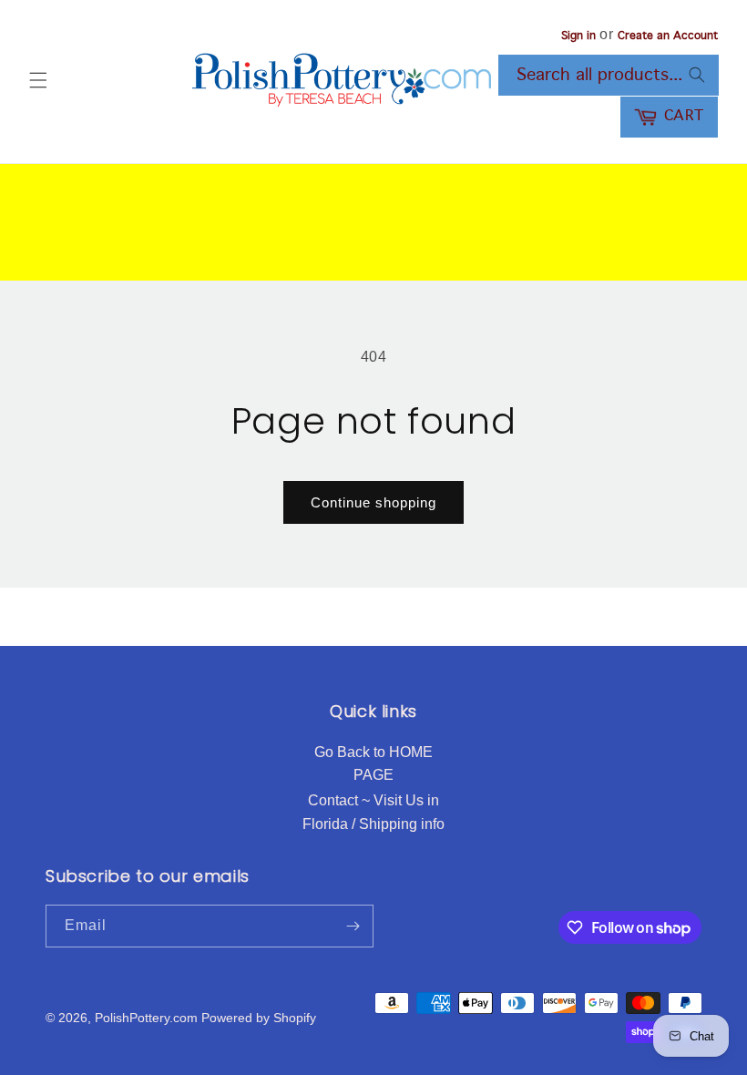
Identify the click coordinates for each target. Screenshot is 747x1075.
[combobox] (608, 75)
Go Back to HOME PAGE (373, 763)
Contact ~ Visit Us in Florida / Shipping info (373, 812)
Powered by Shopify (258, 1017)
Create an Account (668, 36)
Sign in (578, 36)
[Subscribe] (353, 926)
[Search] (697, 75)
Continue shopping (373, 502)
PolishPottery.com (146, 1017)
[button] (38, 80)
